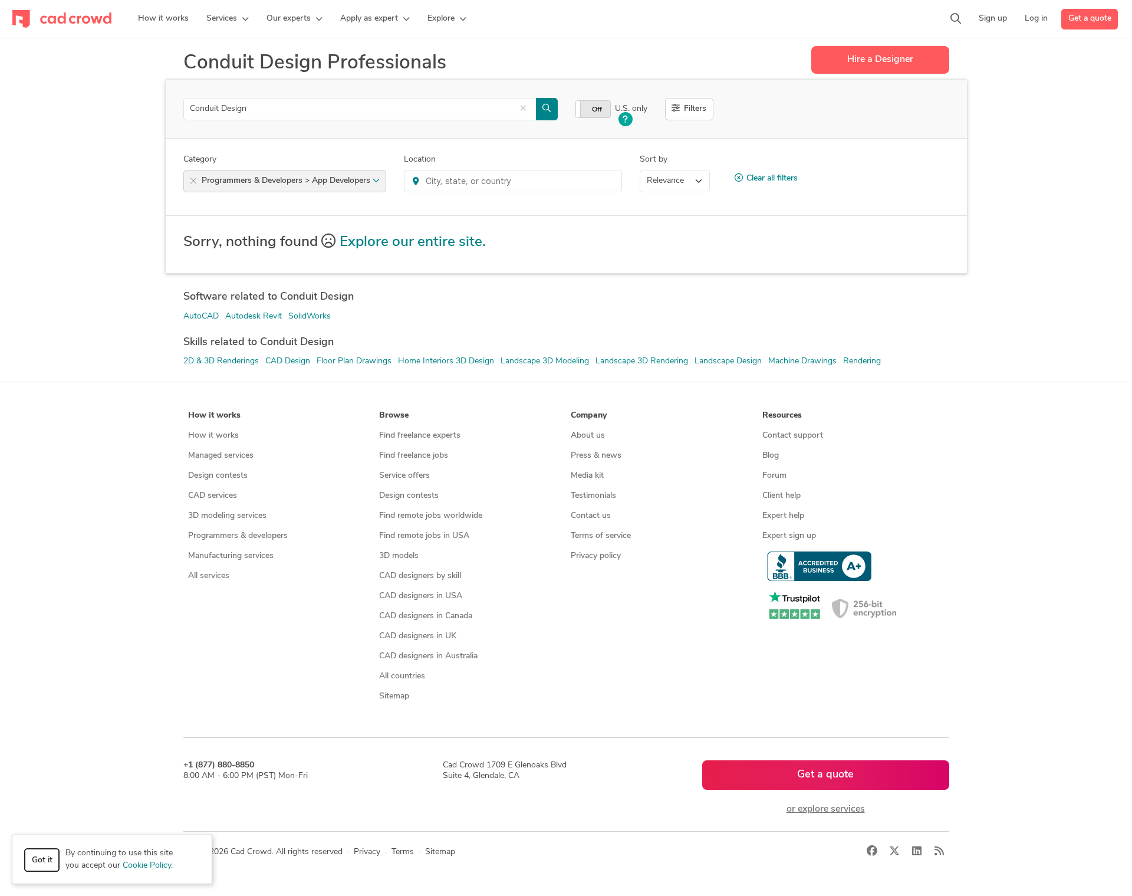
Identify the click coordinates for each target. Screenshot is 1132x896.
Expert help (783, 515)
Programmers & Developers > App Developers (287, 180)
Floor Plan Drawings (354, 361)
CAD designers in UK (417, 636)
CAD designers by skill (420, 576)
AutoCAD (201, 316)
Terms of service (601, 535)
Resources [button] (782, 415)
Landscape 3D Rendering (641, 361)
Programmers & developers (238, 535)
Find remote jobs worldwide (430, 515)
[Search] (956, 19)
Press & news (596, 455)
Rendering (862, 361)
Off (597, 109)
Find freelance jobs (413, 455)
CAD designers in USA (420, 596)
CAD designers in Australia (428, 656)
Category (199, 159)
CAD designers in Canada (425, 616)
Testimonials (593, 495)
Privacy (367, 852)
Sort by (653, 159)
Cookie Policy (147, 865)
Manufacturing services (231, 556)
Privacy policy (596, 556)
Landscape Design (728, 361)
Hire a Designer (880, 59)
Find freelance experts (419, 435)
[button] (228, 19)
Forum (774, 475)
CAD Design (287, 361)
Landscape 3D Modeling (545, 361)
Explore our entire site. (413, 242)
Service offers (404, 475)
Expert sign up (789, 535)
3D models (399, 556)
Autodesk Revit (253, 316)
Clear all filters (772, 178)
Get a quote (1089, 18)
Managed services (221, 455)
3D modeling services (227, 515)
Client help (781, 495)
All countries (402, 676)
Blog (770, 455)
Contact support (792, 435)
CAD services (212, 495)
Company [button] (589, 415)
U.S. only (631, 108)
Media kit (587, 475)
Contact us (591, 515)
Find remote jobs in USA (424, 535)
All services (208, 576)
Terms (402, 852)
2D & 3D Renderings (221, 361)
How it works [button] (214, 415)
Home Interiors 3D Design (446, 361)
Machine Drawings (802, 361)
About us (588, 435)
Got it (42, 860)
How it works (213, 435)
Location (420, 159)
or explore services (826, 809)
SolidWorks (309, 316)
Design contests (218, 475)
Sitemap (394, 696)
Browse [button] (394, 415)
